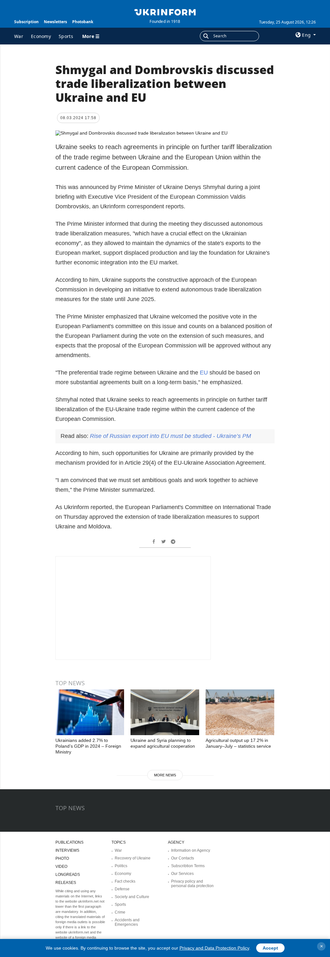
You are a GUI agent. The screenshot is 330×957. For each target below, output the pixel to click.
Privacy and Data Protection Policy (214, 948)
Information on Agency (190, 850)
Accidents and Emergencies (127, 922)
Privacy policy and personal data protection (192, 883)
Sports (66, 36)
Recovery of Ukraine (132, 858)
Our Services (182, 873)
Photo (62, 858)
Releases (65, 882)
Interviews (67, 850)
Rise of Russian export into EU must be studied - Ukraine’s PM (170, 436)
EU (204, 372)
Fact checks (125, 881)
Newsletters (55, 21)
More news (165, 775)
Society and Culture (132, 897)
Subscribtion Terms (188, 866)
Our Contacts (182, 858)
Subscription (26, 21)
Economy (41, 36)
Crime (120, 912)
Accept (270, 948)
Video (61, 866)
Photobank (82, 21)
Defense (122, 889)
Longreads (67, 874)
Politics (121, 866)
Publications (69, 842)
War (18, 36)
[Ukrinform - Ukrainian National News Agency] (164, 11)
